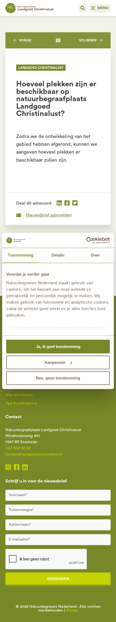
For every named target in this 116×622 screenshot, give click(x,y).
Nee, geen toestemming (58, 378)
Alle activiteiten (19, 395)
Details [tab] (58, 255)
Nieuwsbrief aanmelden (49, 215)
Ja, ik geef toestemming (58, 346)
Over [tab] (95, 255)
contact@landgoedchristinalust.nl (33, 454)
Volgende (88, 40)
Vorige (25, 40)
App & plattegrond (21, 403)
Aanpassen (55, 362)
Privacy (72, 610)
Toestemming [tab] (20, 255)
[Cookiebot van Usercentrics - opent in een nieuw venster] (86, 240)
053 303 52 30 (18, 448)
